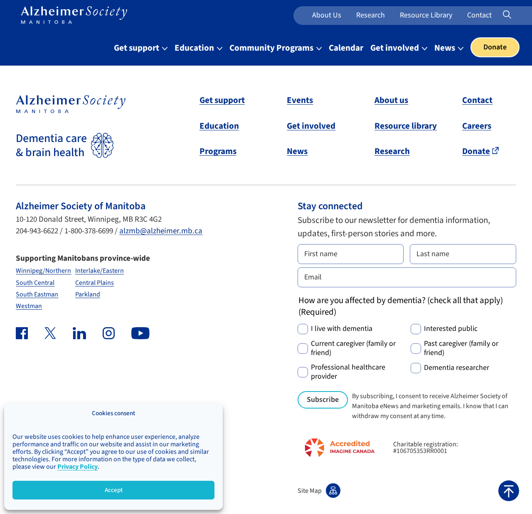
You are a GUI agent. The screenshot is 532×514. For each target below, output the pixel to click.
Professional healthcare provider (348, 372)
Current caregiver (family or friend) (353, 348)
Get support (137, 48)
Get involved (395, 48)
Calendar (346, 48)
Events (300, 100)
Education (195, 48)
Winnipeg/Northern (43, 270)
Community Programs (272, 48)
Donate (495, 47)
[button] (508, 490)
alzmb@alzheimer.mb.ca (160, 231)
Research (370, 15)
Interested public (451, 328)
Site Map (310, 490)
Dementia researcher (456, 367)
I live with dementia (341, 328)
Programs (218, 151)
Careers (476, 126)
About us (326, 15)
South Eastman (37, 294)
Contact (479, 15)
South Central (35, 282)
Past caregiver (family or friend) (461, 348)
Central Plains (94, 282)
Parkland (87, 294)
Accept (114, 490)
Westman (29, 306)
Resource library (405, 126)
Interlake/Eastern (99, 270)
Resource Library (426, 15)
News (445, 48)
